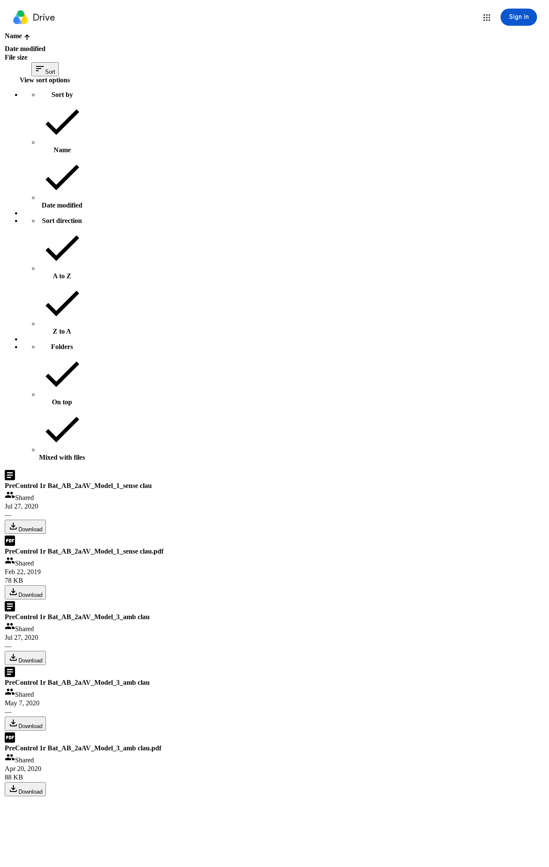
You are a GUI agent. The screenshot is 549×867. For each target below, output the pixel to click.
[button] (486, 17)
